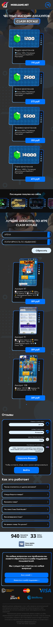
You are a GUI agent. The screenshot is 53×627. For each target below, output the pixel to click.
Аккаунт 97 (20, 289)
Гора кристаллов (24, 166)
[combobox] (26, 234)
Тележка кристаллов (25, 128)
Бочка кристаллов (24, 89)
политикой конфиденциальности (26, 621)
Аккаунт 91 (20, 337)
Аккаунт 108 (21, 385)
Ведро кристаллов (24, 50)
